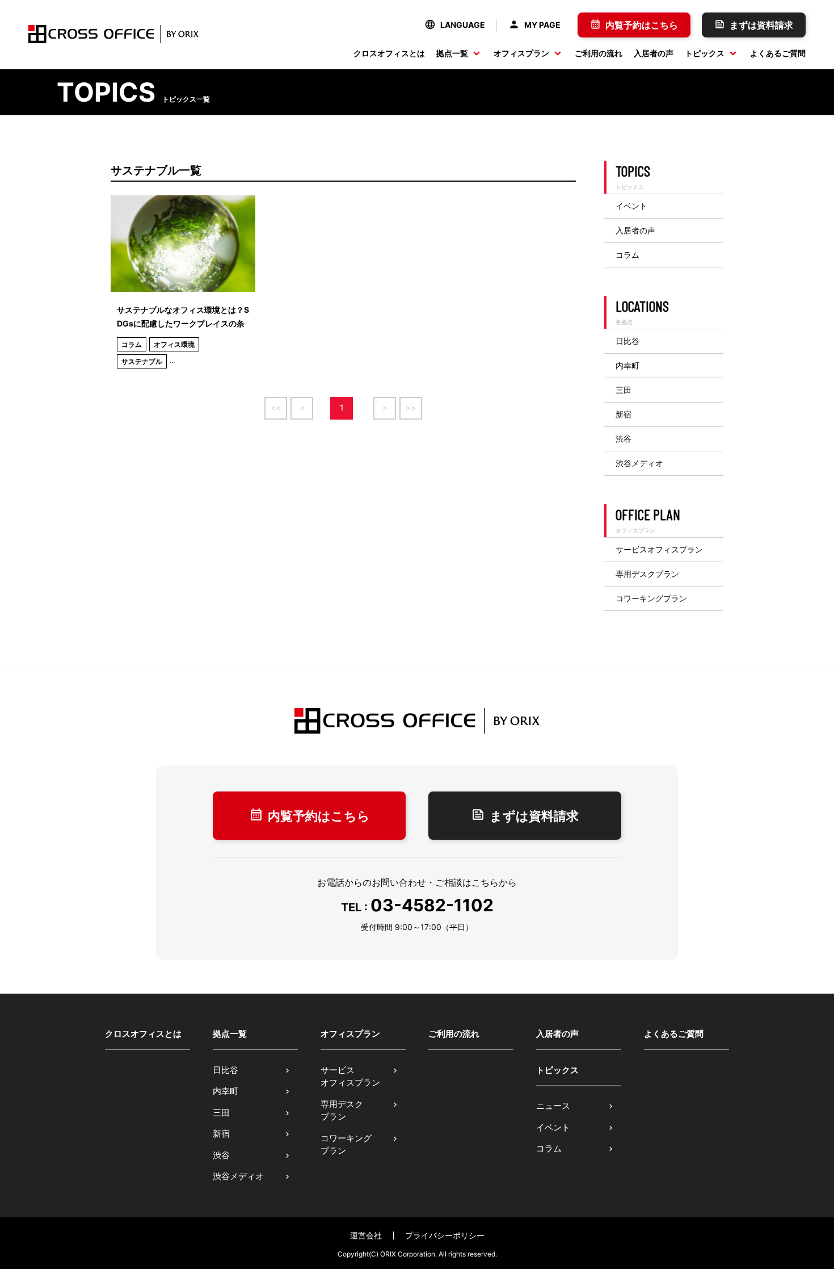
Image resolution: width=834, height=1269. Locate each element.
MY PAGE (542, 25)
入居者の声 (653, 53)
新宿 (623, 414)
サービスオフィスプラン (659, 550)
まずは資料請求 (761, 25)
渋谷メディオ (639, 463)
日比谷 (627, 341)
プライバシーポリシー (445, 1235)
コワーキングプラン (651, 598)
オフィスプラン (521, 53)
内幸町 (627, 366)
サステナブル (141, 361)
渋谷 (623, 439)
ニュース (553, 1105)
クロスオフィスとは (389, 53)
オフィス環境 (174, 344)
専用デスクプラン (647, 574)
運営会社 (366, 1235)
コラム (131, 344)
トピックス (705, 53)
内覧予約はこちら (641, 25)
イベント (631, 206)
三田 (623, 390)
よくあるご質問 (778, 53)
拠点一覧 (452, 53)
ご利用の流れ (598, 53)
